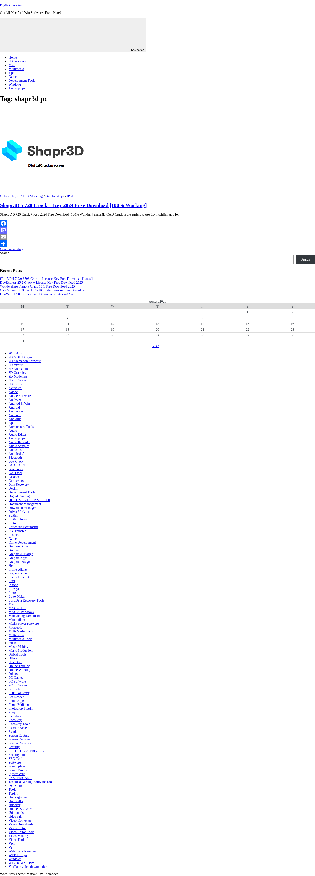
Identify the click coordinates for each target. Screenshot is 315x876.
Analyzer (15, 399)
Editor (13, 523)
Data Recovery (19, 484)
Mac (12, 65)
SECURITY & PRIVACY (27, 751)
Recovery (15, 720)
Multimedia (16, 69)
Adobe (13, 392)
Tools (12, 789)
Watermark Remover (23, 851)
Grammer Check (20, 546)
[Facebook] (157, 223)
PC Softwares (18, 685)
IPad (70, 196)
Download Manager (22, 508)
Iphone (13, 585)
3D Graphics (17, 61)
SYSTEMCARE (20, 778)
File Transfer (17, 531)
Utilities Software (20, 809)
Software (15, 762)
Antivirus (15, 419)
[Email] (157, 237)
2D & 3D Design (20, 357)
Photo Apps (16, 701)
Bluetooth (15, 457)
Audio (13, 430)
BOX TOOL (17, 465)
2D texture (16, 365)
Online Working (19, 670)
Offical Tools (17, 654)
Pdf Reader (16, 697)
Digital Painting (19, 496)
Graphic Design (19, 562)
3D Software (17, 380)
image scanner (18, 573)
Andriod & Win (19, 403)
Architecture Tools (21, 426)
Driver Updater (19, 511)
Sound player (18, 766)
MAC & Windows (21, 612)
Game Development (22, 542)
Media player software (24, 623)
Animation (16, 411)
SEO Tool (15, 758)
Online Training (19, 666)
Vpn (12, 73)
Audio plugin (18, 88)
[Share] (157, 243)
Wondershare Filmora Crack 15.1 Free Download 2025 (37, 286)
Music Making (18, 646)
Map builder (17, 619)
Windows (15, 84)
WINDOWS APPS (22, 863)
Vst (11, 847)
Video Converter (20, 820)
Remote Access (19, 728)
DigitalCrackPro (11, 5)
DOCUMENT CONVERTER (29, 500)
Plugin (13, 712)
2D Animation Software (25, 361)
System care (17, 774)
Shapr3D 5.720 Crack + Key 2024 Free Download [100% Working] (73, 205)
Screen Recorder (20, 743)
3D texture (16, 384)
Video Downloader (21, 824)
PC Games (16, 677)
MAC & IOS (17, 608)
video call (15, 816)
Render (13, 731)
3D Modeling (34, 196)
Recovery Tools (19, 724)
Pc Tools (14, 689)
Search (4, 253)
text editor (15, 785)
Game (13, 76)
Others (13, 673)
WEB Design (18, 855)
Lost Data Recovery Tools (26, 600)
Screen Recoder (19, 739)
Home (13, 57)
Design (13, 488)
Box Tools (16, 469)
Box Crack (16, 461)
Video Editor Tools (21, 832)
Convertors (16, 480)
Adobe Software (20, 396)
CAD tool (15, 473)
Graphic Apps (54, 196)
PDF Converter (19, 693)
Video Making (18, 836)
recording (15, 716)
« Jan (155, 346)
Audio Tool (16, 450)
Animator (15, 415)
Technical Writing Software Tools (31, 782)
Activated (15, 388)
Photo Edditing (19, 704)
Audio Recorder (19, 442)
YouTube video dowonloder (27, 866)
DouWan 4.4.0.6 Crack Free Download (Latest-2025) (36, 294)
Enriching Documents (23, 527)
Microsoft (15, 627)
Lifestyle (14, 589)
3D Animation (18, 369)
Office (13, 658)
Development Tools (22, 80)
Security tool (17, 755)
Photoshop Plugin (21, 708)
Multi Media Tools (21, 631)
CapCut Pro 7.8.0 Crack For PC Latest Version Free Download (43, 290)
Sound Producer (19, 770)
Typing (13, 793)
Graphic (14, 550)
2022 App (15, 353)
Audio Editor (17, 434)
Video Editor (17, 828)
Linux (13, 592)
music (12, 643)
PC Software (17, 681)
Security (14, 747)
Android (14, 407)
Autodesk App (18, 453)
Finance (14, 535)
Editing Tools (18, 519)
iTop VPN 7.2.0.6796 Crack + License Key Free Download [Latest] (46, 278)
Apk (12, 423)
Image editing (18, 569)
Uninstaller (16, 801)
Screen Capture (19, 735)
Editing (13, 515)
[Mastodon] (157, 230)
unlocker (14, 805)
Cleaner (14, 477)
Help (12, 565)
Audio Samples (19, 446)
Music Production (21, 650)
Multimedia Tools (20, 639)
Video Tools (17, 839)
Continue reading (11, 249)
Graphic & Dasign (21, 554)
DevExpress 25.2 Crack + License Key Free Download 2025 (41, 282)
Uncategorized (18, 797)
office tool (15, 662)
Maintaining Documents (25, 616)
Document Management (25, 504)
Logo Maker (17, 596)
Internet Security (20, 577)
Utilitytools (16, 812)
